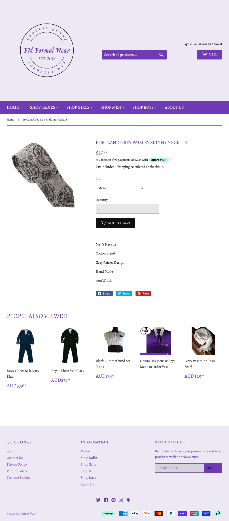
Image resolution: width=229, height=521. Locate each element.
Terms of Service (18, 477)
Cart (213, 54)
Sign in (188, 44)
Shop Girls (78, 107)
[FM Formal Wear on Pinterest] (113, 500)
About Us (174, 107)
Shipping (123, 166)
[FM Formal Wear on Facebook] (106, 500)
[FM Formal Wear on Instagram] (121, 500)
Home (13, 107)
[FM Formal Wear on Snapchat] (128, 500)
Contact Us (15, 457)
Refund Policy (17, 471)
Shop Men (111, 107)
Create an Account (210, 44)
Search (12, 451)
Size (98, 179)
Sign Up (213, 468)
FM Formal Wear (26, 513)
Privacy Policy (17, 464)
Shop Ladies (43, 107)
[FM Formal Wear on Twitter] (98, 500)
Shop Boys (143, 107)
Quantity (102, 200)
